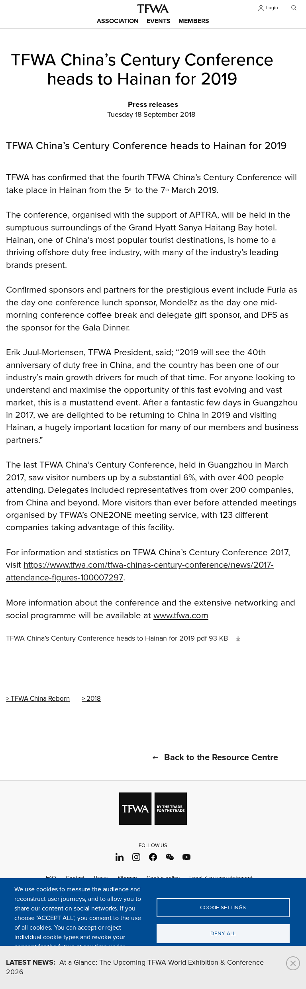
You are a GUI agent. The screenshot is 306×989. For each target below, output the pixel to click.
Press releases (153, 105)
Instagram (136, 857)
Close (293, 963)
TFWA (153, 9)
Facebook (153, 857)
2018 (93, 699)
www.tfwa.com (180, 615)
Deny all (223, 933)
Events (159, 21)
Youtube (187, 857)
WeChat (170, 857)
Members (193, 21)
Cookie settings (223, 907)
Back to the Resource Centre (221, 757)
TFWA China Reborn (40, 699)
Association (118, 21)
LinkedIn (120, 857)
